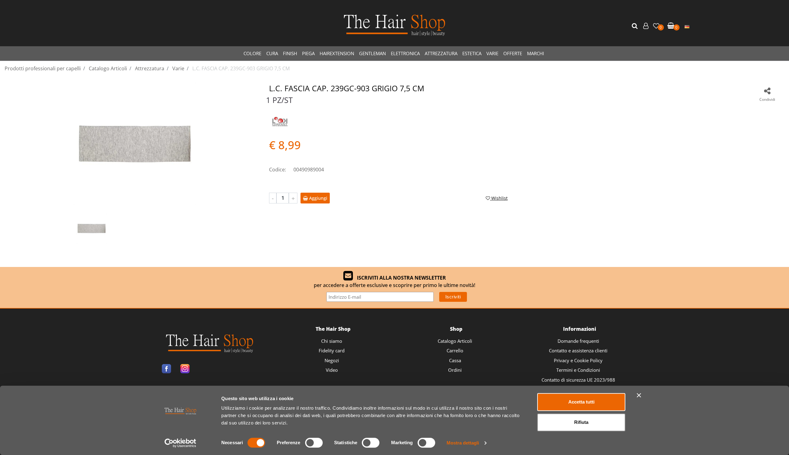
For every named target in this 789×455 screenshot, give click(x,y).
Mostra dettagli (463, 442)
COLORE (252, 53)
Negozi (332, 360)
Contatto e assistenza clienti (578, 350)
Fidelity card (332, 350)
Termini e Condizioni (578, 370)
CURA (272, 53)
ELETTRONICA (405, 53)
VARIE (492, 53)
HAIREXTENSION (337, 53)
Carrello (455, 350)
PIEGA (308, 53)
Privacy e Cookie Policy (578, 360)
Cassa (455, 360)
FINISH (290, 53)
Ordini (455, 370)
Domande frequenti (578, 341)
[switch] (314, 443)
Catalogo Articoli (455, 341)
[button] (635, 26)
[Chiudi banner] (639, 395)
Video (332, 370)
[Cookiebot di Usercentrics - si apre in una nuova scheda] (180, 443)
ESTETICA (471, 53)
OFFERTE (512, 53)
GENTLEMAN (372, 53)
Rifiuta (581, 422)
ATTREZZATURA (441, 53)
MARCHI (535, 53)
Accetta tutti (581, 401)
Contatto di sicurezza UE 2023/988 (578, 380)
